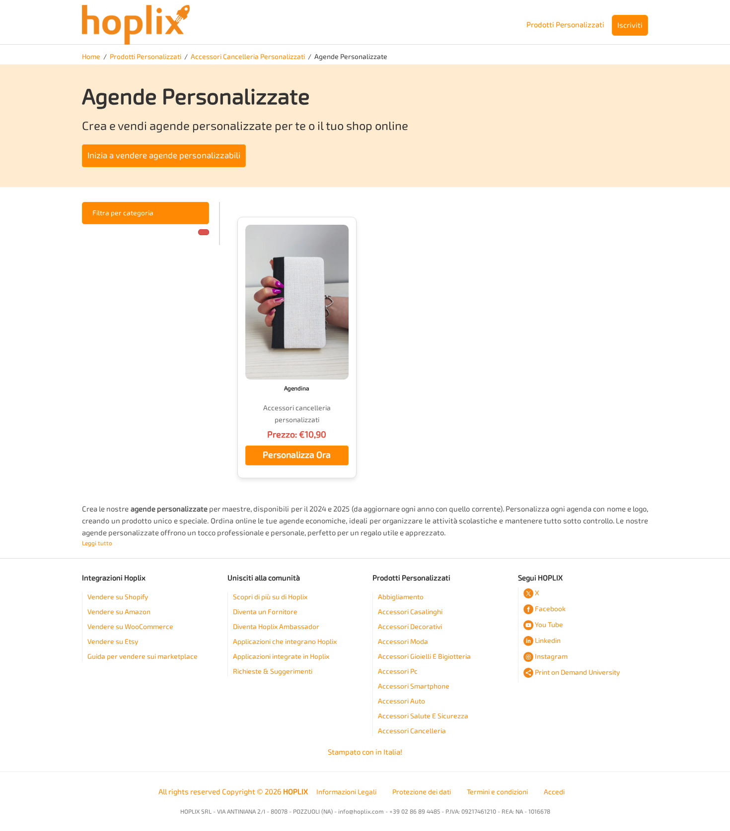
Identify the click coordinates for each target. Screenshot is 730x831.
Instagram (551, 656)
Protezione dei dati (421, 792)
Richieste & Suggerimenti (272, 671)
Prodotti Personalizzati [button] (565, 24)
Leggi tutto (97, 543)
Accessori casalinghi (410, 612)
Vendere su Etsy (112, 642)
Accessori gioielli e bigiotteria (424, 656)
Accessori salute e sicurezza (423, 716)
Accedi (554, 792)
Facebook (550, 609)
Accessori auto (401, 701)
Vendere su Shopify (117, 597)
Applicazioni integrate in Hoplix (281, 656)
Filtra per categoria (122, 213)
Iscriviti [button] (630, 25)
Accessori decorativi (410, 627)
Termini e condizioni (497, 792)
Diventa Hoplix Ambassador (276, 627)
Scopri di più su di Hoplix (270, 597)
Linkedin (548, 641)
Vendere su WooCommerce (130, 627)
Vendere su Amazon (118, 612)
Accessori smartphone (413, 686)
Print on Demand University (577, 672)
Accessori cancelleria (412, 731)
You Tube (549, 625)
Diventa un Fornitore (265, 612)
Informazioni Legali (346, 792)
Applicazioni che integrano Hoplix (285, 642)
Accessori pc (398, 671)
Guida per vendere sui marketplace (142, 656)
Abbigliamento (401, 597)
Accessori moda (403, 642)
